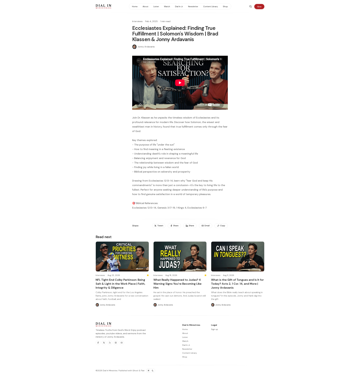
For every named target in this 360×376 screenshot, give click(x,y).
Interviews (137, 21)
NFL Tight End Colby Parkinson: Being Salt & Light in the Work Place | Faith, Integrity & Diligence (120, 283)
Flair (142, 370)
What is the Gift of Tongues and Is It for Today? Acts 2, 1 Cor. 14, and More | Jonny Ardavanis (237, 283)
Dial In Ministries (110, 370)
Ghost (135, 370)
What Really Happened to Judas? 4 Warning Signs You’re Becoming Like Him (177, 283)
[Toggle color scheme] (150, 370)
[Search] (250, 6)
